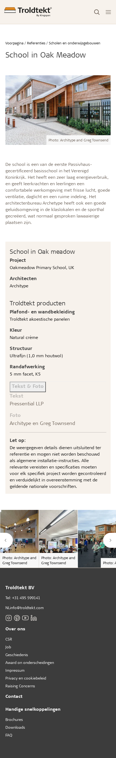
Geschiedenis (16, 654)
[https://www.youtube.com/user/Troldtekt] (25, 618)
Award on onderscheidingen (29, 662)
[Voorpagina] (28, 12)
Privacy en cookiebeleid (25, 678)
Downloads (15, 727)
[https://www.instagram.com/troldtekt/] (8, 618)
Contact (13, 696)
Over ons (15, 628)
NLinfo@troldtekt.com (24, 607)
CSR (8, 639)
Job (8, 646)
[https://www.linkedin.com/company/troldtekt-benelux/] (33, 618)
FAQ (8, 735)
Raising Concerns (20, 685)
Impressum (15, 670)
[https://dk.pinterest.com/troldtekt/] (17, 618)
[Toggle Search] (96, 12)
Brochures (14, 719)
